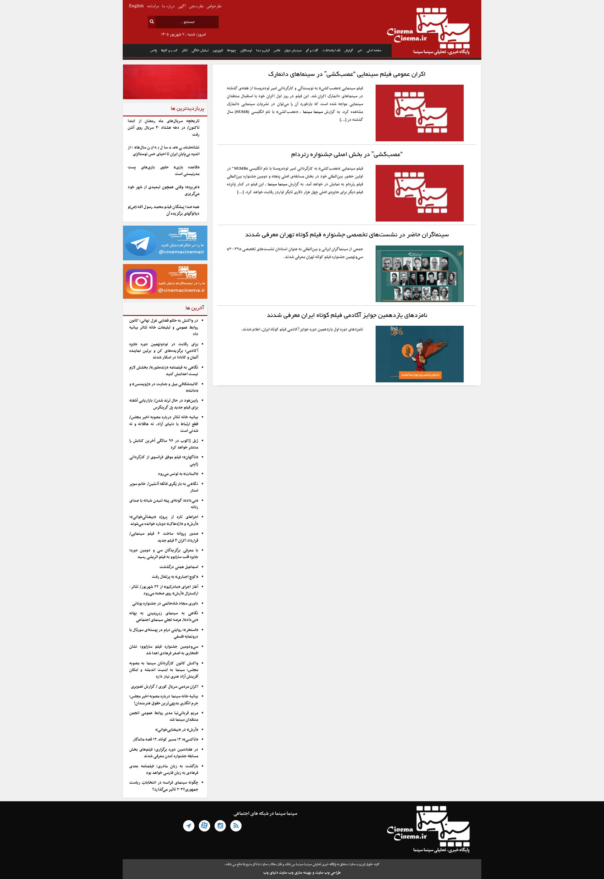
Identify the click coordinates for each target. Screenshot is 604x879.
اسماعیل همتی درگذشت (178, 567)
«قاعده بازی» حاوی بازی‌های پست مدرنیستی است (163, 170)
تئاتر (184, 50)
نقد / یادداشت (331, 50)
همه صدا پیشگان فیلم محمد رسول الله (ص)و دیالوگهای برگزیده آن (163, 210)
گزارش (348, 50)
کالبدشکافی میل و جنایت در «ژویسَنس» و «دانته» (163, 387)
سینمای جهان (293, 50)
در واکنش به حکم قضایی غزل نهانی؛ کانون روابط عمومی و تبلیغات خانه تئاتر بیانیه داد (163, 327)
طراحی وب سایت (328, 873)
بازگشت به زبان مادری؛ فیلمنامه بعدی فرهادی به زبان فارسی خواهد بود (163, 769)
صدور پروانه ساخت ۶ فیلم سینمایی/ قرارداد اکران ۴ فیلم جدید (163, 537)
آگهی (182, 6)
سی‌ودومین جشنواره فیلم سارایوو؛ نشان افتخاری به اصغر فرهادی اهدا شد (163, 650)
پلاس (153, 50)
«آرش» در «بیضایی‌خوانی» (176, 729)
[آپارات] (204, 825)
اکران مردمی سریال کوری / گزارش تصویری (164, 686)
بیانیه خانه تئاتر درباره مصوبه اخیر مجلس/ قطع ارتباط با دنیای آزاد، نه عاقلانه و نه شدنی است (163, 424)
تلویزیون (218, 50)
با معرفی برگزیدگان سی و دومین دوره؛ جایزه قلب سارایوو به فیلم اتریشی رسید (163, 554)
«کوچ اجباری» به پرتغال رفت (175, 576)
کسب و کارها (169, 50)
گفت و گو (312, 50)
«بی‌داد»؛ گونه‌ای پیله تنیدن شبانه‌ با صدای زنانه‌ (163, 504)
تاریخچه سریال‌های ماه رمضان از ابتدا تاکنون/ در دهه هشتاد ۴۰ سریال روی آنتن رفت (163, 128)
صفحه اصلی (374, 50)
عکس (277, 50)
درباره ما (168, 6)
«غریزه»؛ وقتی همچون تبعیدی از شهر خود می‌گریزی (163, 190)
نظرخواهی (213, 6)
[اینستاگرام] (220, 825)
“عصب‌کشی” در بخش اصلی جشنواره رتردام (347, 154)
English (136, 6)
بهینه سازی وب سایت (295, 873)
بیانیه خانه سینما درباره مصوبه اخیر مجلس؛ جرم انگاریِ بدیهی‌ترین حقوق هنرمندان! (163, 700)
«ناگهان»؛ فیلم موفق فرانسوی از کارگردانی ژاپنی (163, 460)
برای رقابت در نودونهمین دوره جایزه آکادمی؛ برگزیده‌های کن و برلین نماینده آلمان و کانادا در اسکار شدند (163, 351)
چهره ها (231, 50)
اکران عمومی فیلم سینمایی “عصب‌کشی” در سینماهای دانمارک (347, 74)
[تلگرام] (188, 825)
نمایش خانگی (200, 50)
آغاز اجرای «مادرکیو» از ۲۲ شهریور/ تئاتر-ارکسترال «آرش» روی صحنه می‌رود (163, 590)
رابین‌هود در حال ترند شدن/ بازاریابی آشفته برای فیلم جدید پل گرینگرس (163, 404)
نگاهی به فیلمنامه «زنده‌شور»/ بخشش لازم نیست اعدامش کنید (163, 371)
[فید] (236, 825)
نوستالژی (246, 50)
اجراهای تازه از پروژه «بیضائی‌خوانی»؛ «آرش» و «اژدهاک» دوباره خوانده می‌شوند (163, 520)
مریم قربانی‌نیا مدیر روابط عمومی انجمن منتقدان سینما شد (163, 716)
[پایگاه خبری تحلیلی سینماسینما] (436, 32)
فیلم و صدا (263, 50)
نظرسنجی (196, 6)
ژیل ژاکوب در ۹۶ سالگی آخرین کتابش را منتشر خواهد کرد (163, 444)
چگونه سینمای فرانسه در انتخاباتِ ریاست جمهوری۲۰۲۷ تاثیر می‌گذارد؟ (163, 786)
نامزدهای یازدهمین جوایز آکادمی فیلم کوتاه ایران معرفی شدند (347, 315)
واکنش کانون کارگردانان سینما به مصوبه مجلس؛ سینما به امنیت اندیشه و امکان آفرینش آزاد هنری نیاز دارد (163, 670)
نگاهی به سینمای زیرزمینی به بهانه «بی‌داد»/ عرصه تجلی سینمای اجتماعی (163, 616)
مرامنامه (153, 6)
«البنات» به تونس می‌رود (178, 473)
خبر (359, 50)
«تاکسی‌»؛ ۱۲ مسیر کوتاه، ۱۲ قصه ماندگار (165, 739)
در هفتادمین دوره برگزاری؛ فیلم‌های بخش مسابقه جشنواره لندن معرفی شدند (163, 753)
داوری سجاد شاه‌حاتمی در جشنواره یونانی (165, 603)
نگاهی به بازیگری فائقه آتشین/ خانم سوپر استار (163, 487)
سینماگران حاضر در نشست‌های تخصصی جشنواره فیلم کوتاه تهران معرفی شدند (347, 235)
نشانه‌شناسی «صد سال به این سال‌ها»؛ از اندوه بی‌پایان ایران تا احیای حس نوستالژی (163, 151)
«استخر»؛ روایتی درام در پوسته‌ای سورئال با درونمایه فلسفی (163, 633)
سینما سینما (313, 112)
